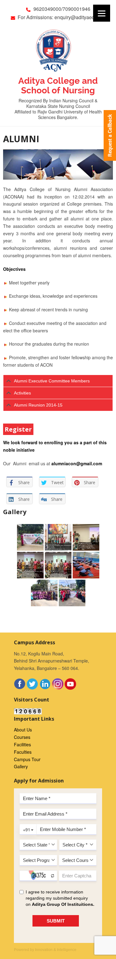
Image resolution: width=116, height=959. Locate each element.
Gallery (21, 766)
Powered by (45, 950)
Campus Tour (27, 759)
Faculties (23, 752)
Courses (22, 737)
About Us (23, 730)
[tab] (58, 381)
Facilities (22, 744)
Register (18, 429)
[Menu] (101, 13)
